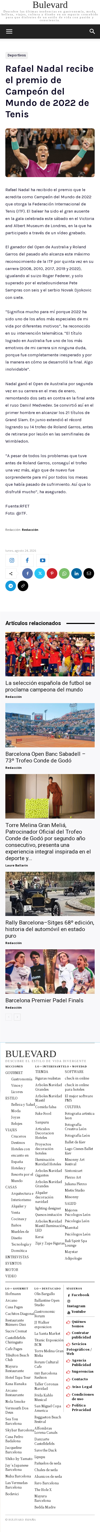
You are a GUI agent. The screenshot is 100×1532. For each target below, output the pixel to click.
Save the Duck (45, 1450)
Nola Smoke (15, 1401)
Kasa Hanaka (15, 1383)
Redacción (30, 530)
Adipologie (73, 1258)
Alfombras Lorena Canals (45, 1430)
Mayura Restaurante (14, 1368)
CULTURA (73, 1106)
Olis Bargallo (44, 1293)
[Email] (88, 573)
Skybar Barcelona (19, 1430)
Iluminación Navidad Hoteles (48, 1161)
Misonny (72, 1196)
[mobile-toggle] (9, 31)
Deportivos (16, 55)
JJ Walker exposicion (42, 1324)
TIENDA (41, 1071)
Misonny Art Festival (75, 1161)
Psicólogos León (77, 1234)
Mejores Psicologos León (77, 1212)
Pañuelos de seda (47, 1463)
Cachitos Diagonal (19, 1313)
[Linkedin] (76, 573)
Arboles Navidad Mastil (48, 1098)
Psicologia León (77, 1221)
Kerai (39, 1236)
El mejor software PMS (79, 1098)
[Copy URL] (23, 586)
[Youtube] (42, 560)
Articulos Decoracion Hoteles (44, 1133)
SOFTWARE (74, 1071)
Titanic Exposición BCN (48, 1342)
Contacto (80, 1379)
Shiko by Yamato (19, 1458)
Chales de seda (46, 1469)
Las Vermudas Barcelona (16, 1484)
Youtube (78, 1311)
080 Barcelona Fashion (45, 1375)
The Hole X (42, 1489)
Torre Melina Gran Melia (48, 1353)
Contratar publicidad (81, 1334)
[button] (92, 31)
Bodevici (12, 1493)
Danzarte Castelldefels (44, 1441)
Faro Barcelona (46, 1483)
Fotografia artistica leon (79, 1115)
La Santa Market (47, 1333)
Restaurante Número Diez (15, 1322)
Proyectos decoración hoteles (44, 1148)
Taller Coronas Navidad (46, 1386)
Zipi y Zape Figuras (50, 1243)
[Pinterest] (52, 573)
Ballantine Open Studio (46, 1302)
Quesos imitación (48, 1214)
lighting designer (48, 1208)
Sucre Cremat (16, 1331)
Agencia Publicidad (81, 1362)
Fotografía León (77, 1135)
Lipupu (39, 1456)
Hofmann (13, 1293)
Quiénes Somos (79, 1323)
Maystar (71, 1251)
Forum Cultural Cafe (46, 1364)
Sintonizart (73, 1170)
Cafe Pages (13, 1348)
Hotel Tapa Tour (18, 1377)
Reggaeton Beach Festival (47, 1419)
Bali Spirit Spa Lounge (76, 1242)
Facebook (80, 1295)
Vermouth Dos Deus (16, 1410)
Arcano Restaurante (14, 1392)
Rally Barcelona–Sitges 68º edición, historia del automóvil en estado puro (49, 929)
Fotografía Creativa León (75, 1126)
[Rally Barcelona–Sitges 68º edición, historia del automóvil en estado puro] (50, 894)
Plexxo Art (73, 1177)
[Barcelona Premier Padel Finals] (50, 971)
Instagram (76, 1306)
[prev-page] (8, 1017)
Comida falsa (45, 1106)
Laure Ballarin (16, 865)
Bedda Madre (44, 1507)
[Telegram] (10, 586)
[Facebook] (27, 560)
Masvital (71, 1227)
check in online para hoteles (77, 1086)
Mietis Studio (75, 1190)
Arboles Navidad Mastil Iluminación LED (50, 1225)
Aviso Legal (82, 1386)
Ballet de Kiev (75, 1142)
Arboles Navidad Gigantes (48, 1172)
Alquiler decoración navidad (44, 1197)
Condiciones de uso (83, 1396)
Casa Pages (14, 1307)
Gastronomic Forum (44, 1313)
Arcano (11, 1300)
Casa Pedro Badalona (14, 1438)
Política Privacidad (81, 1407)
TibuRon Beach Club (17, 1357)
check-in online (77, 1078)
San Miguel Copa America (47, 1408)
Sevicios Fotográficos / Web (79, 1348)
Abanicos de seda (48, 1476)
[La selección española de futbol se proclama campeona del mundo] (50, 654)
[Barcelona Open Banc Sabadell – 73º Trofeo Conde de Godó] (50, 725)
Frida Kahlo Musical (43, 1397)
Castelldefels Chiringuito (15, 1339)
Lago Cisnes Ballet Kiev (79, 1150)
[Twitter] (39, 573)
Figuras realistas (48, 1078)
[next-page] (17, 1017)
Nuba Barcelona (18, 1476)
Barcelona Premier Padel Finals (44, 1000)
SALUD (70, 1203)
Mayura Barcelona (42, 1498)
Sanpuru (42, 1122)
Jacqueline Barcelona (13, 1449)
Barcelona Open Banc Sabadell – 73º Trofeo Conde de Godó (45, 757)
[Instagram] (11, 560)
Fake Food (43, 1113)
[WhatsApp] (64, 573)
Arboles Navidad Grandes (48, 1086)
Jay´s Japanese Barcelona (16, 1467)
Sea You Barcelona (13, 1421)
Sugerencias (83, 1371)
